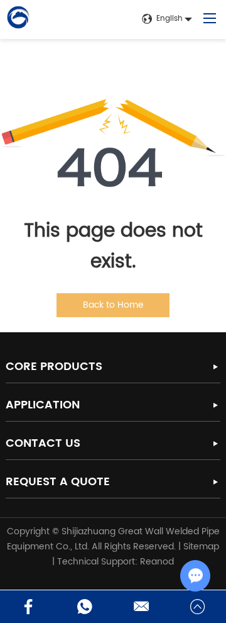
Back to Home (113, 305)
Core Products (54, 366)
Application (43, 405)
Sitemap (201, 546)
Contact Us (43, 443)
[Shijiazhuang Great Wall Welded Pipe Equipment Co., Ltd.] (18, 19)
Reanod (157, 561)
